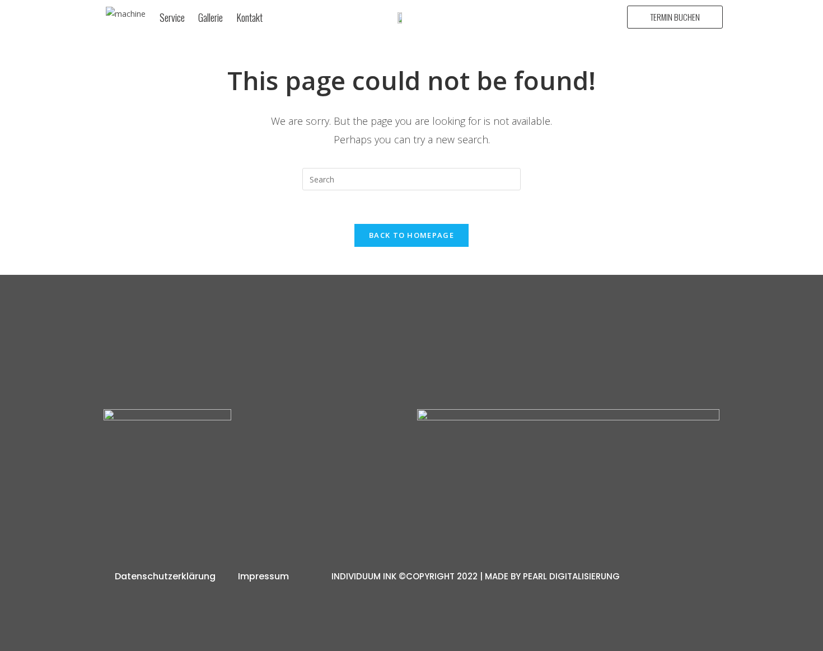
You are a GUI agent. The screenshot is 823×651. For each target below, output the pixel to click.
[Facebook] (278, 505)
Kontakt (249, 17)
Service (172, 17)
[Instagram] (232, 505)
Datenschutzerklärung (165, 576)
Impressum (263, 576)
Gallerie (210, 17)
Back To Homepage (411, 235)
